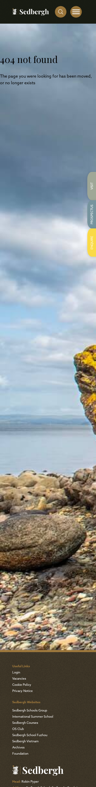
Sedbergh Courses (25, 723)
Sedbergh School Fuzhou (29, 735)
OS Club (18, 729)
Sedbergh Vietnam (25, 741)
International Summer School (32, 716)
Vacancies (19, 678)
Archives (18, 747)
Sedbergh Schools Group (29, 710)
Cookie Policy (21, 685)
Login (16, 672)
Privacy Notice (22, 691)
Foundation (20, 753)
